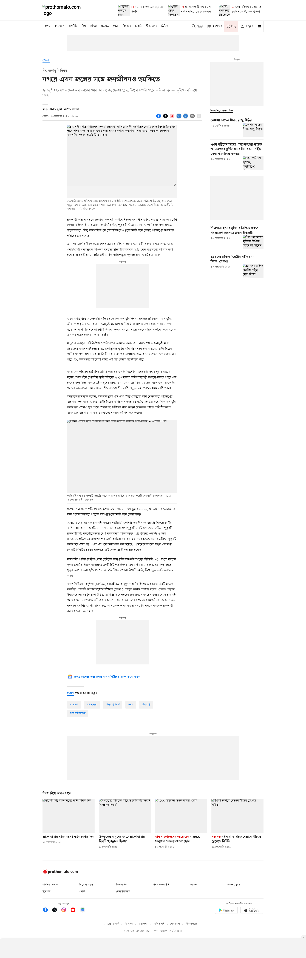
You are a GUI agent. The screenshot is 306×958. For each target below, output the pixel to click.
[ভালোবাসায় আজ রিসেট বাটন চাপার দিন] (68, 816)
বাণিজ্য (93, 26)
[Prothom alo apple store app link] (252, 910)
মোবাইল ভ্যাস (123, 892)
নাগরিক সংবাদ (50, 885)
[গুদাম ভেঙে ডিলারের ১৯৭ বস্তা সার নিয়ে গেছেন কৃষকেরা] (174, 10)
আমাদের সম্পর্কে (111, 924)
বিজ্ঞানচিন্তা (122, 885)
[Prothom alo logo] (60, 873)
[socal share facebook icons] (159, 118)
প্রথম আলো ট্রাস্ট (161, 885)
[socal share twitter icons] (166, 118)
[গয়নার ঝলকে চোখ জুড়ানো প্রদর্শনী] (124, 10)
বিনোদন (127, 26)
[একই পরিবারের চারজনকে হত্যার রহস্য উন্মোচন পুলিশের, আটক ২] (224, 10)
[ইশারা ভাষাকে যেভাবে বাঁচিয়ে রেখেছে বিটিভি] (237, 816)
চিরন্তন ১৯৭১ (233, 885)
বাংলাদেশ (59, 26)
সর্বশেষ (46, 26)
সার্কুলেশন (143, 924)
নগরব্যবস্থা (92, 705)
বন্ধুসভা (193, 885)
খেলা (115, 26)
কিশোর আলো (86, 885)
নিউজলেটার (191, 924)
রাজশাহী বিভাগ (78, 713)
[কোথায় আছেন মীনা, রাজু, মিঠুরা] (253, 130)
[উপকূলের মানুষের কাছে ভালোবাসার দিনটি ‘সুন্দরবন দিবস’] (125, 816)
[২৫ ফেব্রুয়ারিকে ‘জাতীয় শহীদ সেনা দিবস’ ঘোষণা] (253, 271)
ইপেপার (46, 892)
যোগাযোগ (175, 924)
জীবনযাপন (151, 26)
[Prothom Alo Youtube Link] (74, 910)
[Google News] (82, 910)
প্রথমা (82, 892)
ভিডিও (164, 26)
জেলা (46, 60)
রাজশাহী (146, 705)
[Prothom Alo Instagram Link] (65, 910)
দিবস (130, 705)
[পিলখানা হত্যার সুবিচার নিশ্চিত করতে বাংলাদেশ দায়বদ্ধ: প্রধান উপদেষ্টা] (253, 242)
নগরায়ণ (74, 705)
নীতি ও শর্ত (159, 924)
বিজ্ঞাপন (129, 924)
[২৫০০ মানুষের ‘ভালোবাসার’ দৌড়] (181, 816)
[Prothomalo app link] (226, 910)
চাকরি (138, 26)
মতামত (105, 26)
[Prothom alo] (66, 10)
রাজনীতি (73, 26)
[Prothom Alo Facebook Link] (47, 910)
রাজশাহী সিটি (113, 705)
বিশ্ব (84, 26)
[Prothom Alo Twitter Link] (56, 910)
